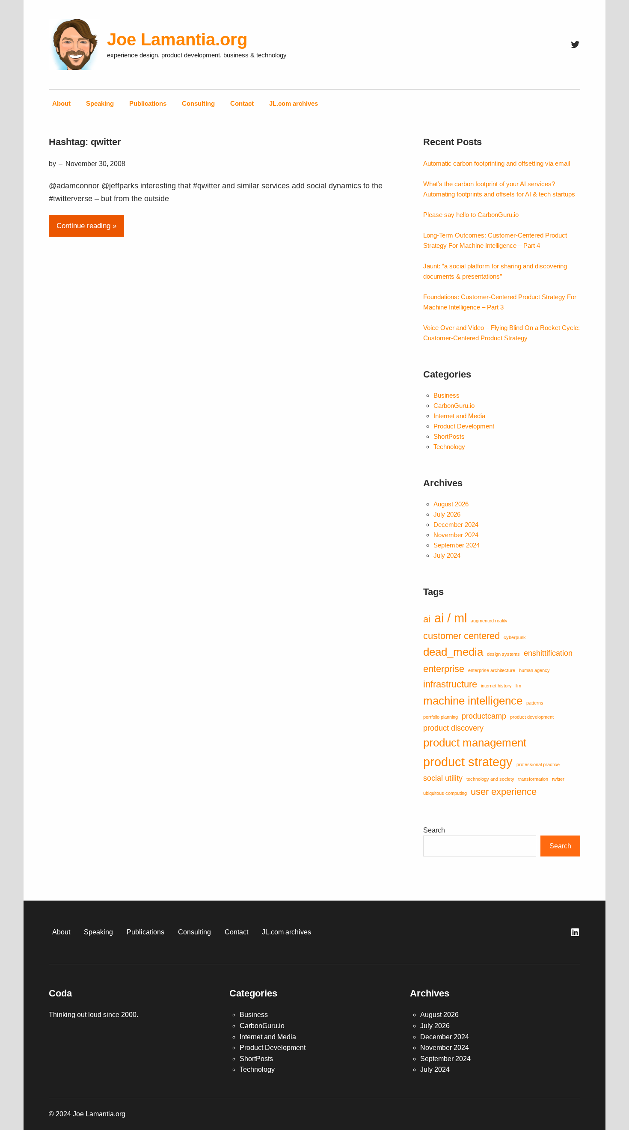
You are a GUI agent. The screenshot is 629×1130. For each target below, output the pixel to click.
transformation (533, 779)
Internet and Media (459, 415)
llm (518, 685)
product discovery (453, 728)
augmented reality (489, 620)
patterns (534, 702)
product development (532, 717)
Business (446, 395)
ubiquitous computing (445, 793)
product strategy (468, 762)
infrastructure (450, 684)
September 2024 (456, 545)
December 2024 (455, 524)
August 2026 (451, 504)
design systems (503, 654)
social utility (443, 778)
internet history (496, 685)
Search (434, 830)
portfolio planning (440, 717)
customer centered (461, 635)
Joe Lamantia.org (177, 39)
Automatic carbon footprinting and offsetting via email (496, 163)
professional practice (538, 764)
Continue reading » (86, 225)
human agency (534, 670)
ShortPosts (449, 436)
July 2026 (446, 514)
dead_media (453, 651)
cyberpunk (515, 637)
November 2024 (455, 534)
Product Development (463, 426)
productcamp (484, 716)
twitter (558, 779)
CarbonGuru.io (454, 405)
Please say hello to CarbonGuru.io (471, 214)
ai (426, 619)
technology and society (490, 779)
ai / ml (450, 618)
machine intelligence (472, 700)
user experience (504, 791)
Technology (449, 446)
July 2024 (446, 555)
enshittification (548, 653)
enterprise (443, 668)
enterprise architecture (491, 670)
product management (474, 742)
